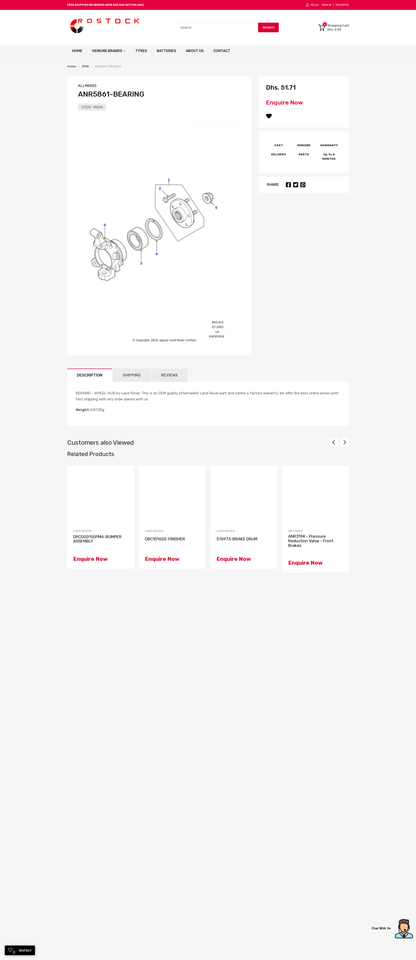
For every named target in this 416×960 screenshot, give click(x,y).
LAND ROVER (82, 531)
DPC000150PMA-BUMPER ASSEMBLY (97, 539)
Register (342, 5)
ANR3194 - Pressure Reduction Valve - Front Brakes (310, 541)
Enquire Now (284, 102)
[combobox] (217, 27)
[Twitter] (296, 185)
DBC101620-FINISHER (165, 539)
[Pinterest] (303, 185)
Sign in (326, 5)
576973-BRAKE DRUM (236, 539)
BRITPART (295, 531)
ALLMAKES (87, 86)
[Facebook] (288, 185)
